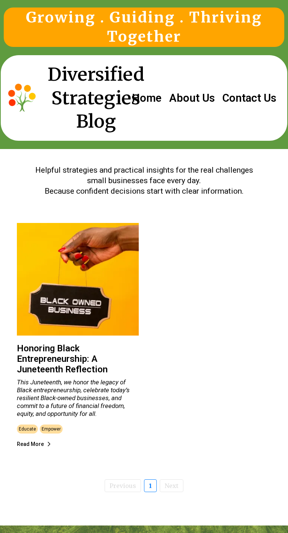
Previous (123, 485)
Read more (30, 444)
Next (171, 485)
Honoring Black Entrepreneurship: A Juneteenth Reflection (62, 359)
